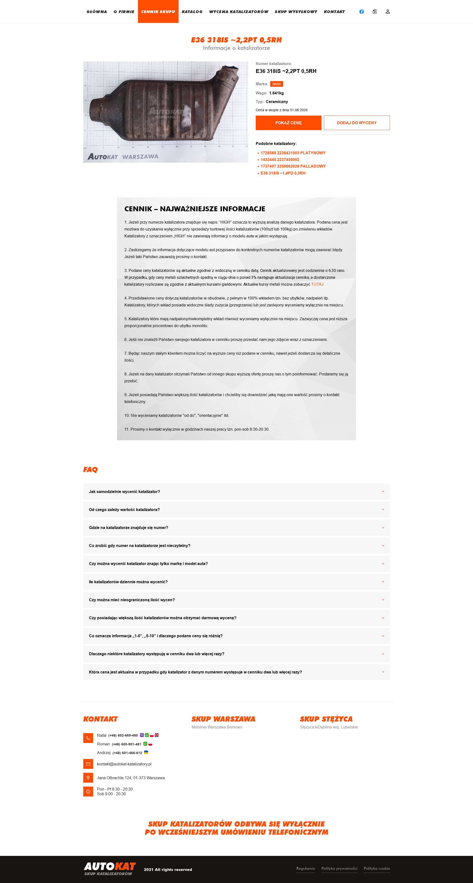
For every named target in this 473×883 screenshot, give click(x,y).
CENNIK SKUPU (158, 11)
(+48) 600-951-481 (126, 744)
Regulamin (305, 868)
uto (109, 868)
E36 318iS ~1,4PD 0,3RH (283, 173)
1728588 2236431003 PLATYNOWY (293, 153)
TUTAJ (317, 284)
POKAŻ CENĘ (288, 123)
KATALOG (192, 11)
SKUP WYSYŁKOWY (296, 11)
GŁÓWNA (96, 11)
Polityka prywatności (339, 868)
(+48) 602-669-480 (123, 735)
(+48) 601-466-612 (127, 753)
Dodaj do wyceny (357, 123)
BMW (276, 84)
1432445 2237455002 (280, 160)
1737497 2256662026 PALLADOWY (293, 166)
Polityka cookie (377, 868)
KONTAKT (334, 11)
